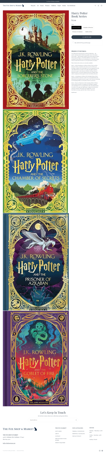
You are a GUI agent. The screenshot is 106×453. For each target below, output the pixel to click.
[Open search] (95, 5)
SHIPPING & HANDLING (78, 433)
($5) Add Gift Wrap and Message (82, 43)
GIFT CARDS (58, 431)
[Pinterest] (102, 451)
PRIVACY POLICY (76, 436)
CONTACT (57, 436)
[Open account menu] (98, 5)
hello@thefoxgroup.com (9, 443)
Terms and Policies (20, 450)
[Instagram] (100, 451)
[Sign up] (76, 420)
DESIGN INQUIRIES (60, 442)
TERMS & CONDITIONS (78, 431)
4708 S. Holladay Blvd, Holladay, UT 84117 (13, 437)
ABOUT (57, 433)
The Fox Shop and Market (10, 450)
